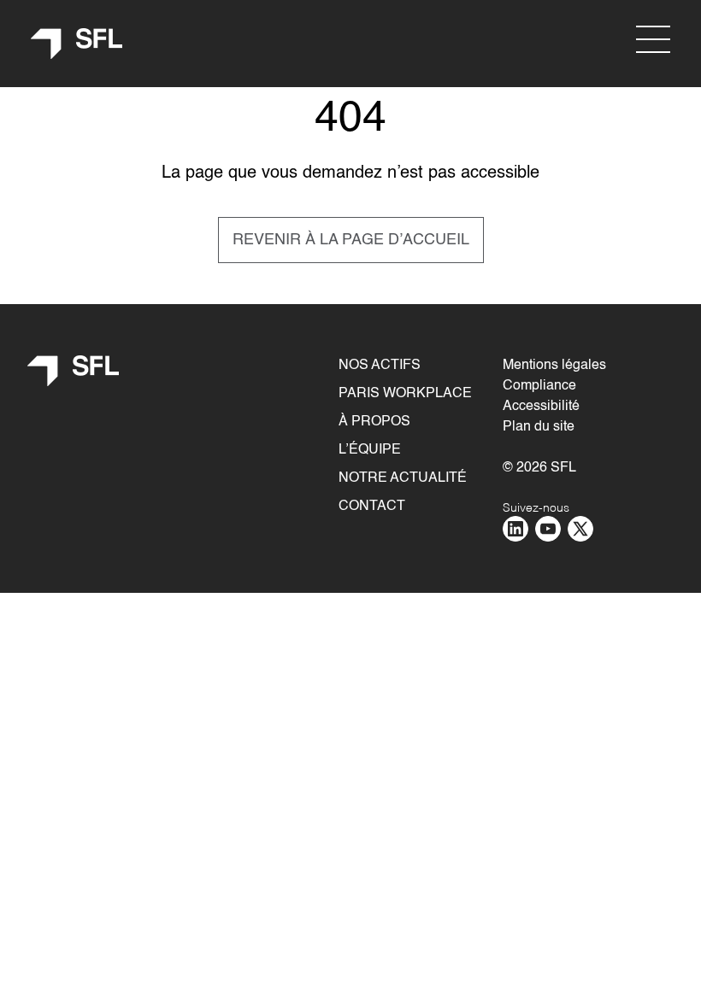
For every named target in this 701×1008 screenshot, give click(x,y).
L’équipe (370, 450)
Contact (372, 506)
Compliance (539, 386)
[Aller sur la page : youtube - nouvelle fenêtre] (548, 529)
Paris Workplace (405, 394)
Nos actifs (380, 365)
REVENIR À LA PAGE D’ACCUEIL (351, 240)
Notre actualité (403, 478)
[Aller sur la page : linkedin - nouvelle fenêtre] (515, 529)
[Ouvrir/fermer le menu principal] (653, 39)
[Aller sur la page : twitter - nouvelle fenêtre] (580, 529)
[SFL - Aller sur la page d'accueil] (77, 44)
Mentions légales (554, 365)
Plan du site (538, 427)
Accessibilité (541, 406)
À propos (374, 422)
